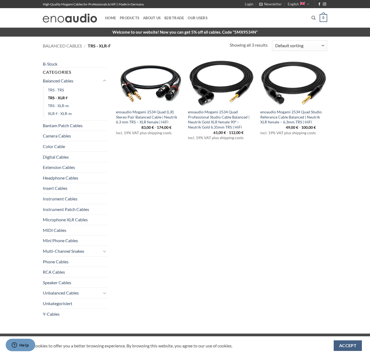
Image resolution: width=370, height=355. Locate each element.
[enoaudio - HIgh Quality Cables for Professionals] (70, 18)
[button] (249, 4)
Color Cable (54, 146)
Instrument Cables (60, 198)
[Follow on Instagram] (324, 4)
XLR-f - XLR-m (60, 113)
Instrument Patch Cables (66, 209)
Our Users (197, 18)
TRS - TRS (56, 90)
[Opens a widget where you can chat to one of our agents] (20, 345)
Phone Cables (56, 261)
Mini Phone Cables (60, 240)
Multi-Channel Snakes (63, 251)
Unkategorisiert (57, 303)
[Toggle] (104, 81)
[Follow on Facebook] (319, 4)
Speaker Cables (57, 282)
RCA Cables (54, 271)
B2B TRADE (174, 18)
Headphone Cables (60, 177)
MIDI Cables (54, 230)
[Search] (313, 18)
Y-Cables (51, 313)
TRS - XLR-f (57, 97)
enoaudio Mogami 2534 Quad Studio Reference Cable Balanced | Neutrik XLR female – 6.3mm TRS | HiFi (291, 117)
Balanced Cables (62, 45)
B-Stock (50, 63)
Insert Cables (55, 188)
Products (129, 18)
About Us (152, 18)
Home (110, 18)
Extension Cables (59, 167)
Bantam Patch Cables (63, 125)
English (293, 4)
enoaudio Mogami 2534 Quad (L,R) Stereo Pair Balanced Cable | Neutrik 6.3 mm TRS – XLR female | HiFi (146, 117)
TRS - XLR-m (58, 105)
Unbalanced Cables (61, 292)
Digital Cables (56, 156)
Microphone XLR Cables (65, 219)
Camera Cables (57, 135)
